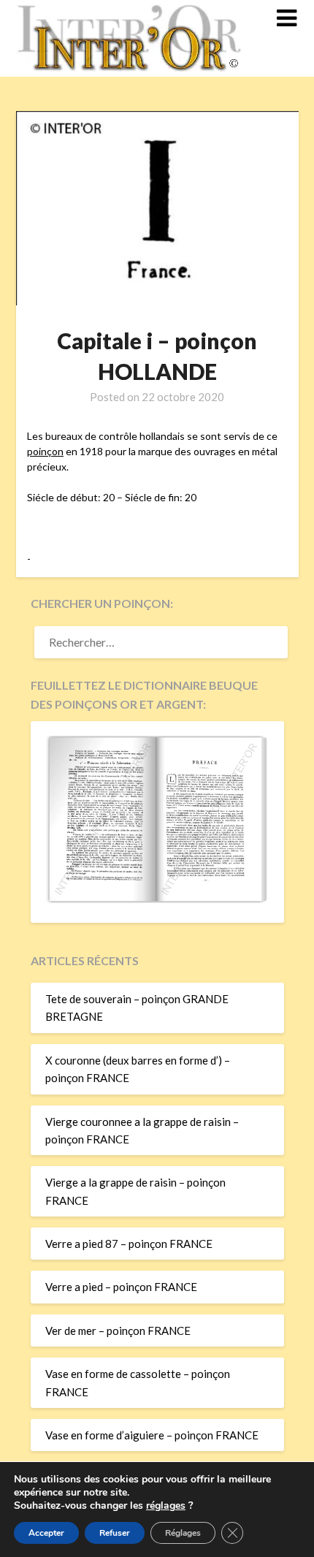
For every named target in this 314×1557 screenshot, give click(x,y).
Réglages (183, 1533)
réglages (165, 1505)
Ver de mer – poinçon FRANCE (118, 1330)
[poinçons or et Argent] (157, 898)
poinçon (45, 451)
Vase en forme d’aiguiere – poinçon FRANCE (152, 1435)
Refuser (114, 1533)
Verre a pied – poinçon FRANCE (121, 1286)
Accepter (46, 1533)
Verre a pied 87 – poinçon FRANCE (128, 1243)
